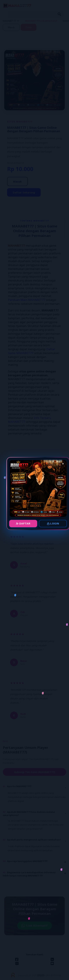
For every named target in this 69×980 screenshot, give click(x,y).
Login (54, 523)
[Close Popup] (63, 463)
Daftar (24, 523)
